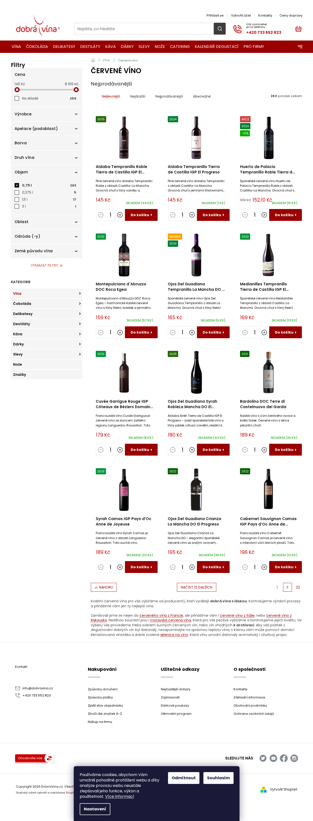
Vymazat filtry (44, 265)
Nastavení (95, 809)
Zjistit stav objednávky (105, 705)
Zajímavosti (170, 697)
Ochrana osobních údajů (254, 713)
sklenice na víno (174, 634)
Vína (17, 293)
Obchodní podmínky (250, 705)
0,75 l (49, 185)
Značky (19, 374)
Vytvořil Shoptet (283, 789)
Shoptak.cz (73, 793)
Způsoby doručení (103, 689)
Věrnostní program (176, 713)
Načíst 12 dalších (196, 587)
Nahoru (106, 587)
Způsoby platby (100, 697)
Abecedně (202, 96)
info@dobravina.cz (38, 688)
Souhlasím (218, 778)
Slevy (18, 354)
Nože (17, 364)
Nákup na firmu (100, 721)
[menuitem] (15, 47)
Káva (17, 334)
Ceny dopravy (291, 15)
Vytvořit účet (241, 15)
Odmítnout (184, 778)
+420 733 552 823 (37, 695)
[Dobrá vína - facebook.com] (284, 758)
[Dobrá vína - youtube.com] (273, 758)
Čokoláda (22, 303)
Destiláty (21, 323)
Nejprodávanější (169, 96)
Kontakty (265, 15)
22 (298, 587)
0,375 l (49, 192)
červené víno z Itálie (237, 615)
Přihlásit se (215, 15)
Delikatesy (22, 313)
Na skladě (49, 98)
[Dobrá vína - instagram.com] (294, 758)
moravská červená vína (170, 620)
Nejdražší (137, 96)
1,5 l (49, 199)
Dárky (18, 344)
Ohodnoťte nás (30, 758)
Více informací (119, 796)
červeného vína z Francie (161, 615)
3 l (49, 206)
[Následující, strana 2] (287, 587)
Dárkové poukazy (175, 705)
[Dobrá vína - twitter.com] (263, 758)
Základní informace (249, 697)
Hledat (220, 29)
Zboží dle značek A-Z (105, 713)
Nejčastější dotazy (175, 689)
